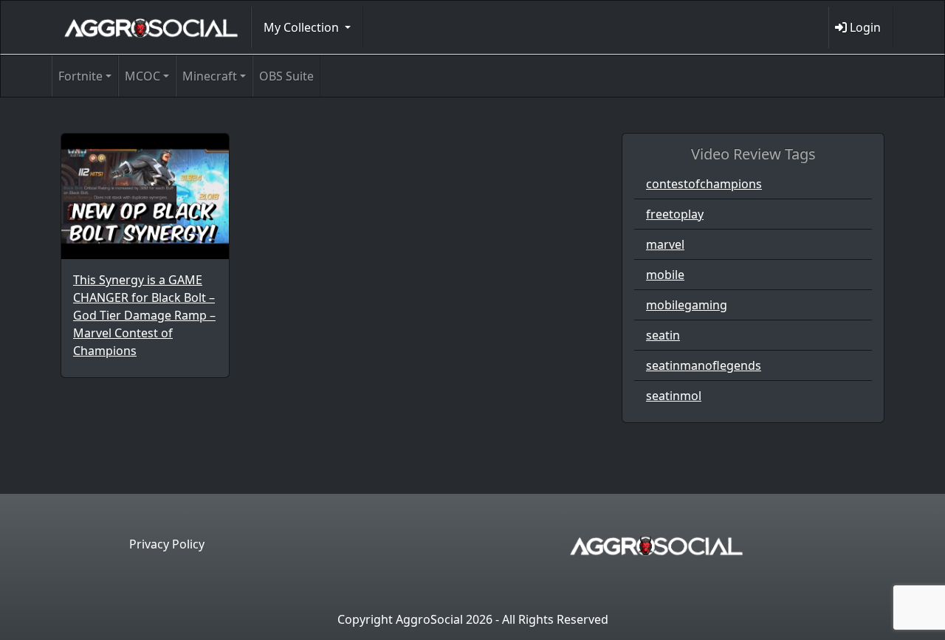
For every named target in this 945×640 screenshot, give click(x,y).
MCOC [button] (142, 76)
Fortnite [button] (80, 76)
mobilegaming (686, 305)
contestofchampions (704, 184)
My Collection (303, 27)
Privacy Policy (167, 544)
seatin (663, 335)
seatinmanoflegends (703, 365)
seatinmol (673, 396)
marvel (665, 244)
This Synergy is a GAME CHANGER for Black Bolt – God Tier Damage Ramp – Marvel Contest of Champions (144, 315)
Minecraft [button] (209, 76)
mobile (665, 274)
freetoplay (675, 214)
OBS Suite (286, 76)
